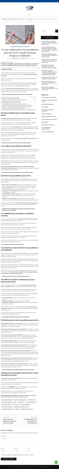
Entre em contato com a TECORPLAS (9, 395)
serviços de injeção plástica (48, 131)
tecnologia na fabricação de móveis (7, 409)
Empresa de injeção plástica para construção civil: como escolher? (17, 94)
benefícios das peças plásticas (7, 399)
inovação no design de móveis (31, 402)
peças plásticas (45, 122)
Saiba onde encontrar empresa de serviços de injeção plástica (16, 142)
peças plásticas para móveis (25, 404)
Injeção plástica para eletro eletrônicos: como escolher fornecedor (17, 172)
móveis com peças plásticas (6, 404)
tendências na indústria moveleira (26, 409)
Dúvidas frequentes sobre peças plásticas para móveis (13, 108)
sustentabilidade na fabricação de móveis (21, 406)
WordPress (48, 467)
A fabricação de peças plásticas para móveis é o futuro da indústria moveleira (18, 109)
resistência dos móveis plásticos (7, 406)
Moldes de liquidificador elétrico (49, 116)
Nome (2, 448)
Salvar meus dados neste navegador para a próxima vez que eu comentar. (18, 455)
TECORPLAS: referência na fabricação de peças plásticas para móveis (16, 106)
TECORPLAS (11, 386)
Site (28, 448)
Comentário (3, 436)
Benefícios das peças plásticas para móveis (11, 102)
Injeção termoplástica (46, 113)
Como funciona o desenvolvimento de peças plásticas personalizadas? (17, 105)
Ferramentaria (45, 107)
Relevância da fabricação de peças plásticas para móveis (14, 99)
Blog (18, 467)
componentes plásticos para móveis (20, 399)
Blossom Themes (35, 467)
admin (23, 58)
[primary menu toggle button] (29, 15)
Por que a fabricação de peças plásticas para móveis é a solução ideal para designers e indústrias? (49, 49)
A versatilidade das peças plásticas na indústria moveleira (14, 104)
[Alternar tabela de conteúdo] (33, 98)
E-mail (15, 448)
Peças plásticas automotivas (48, 124)
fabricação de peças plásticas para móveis (20, 46)
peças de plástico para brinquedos (49, 119)
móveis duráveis (15, 404)
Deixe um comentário (31, 58)
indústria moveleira (21, 402)
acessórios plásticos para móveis (49, 97)
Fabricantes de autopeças (47, 104)
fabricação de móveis (31, 399)
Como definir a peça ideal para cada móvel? (11, 101)
